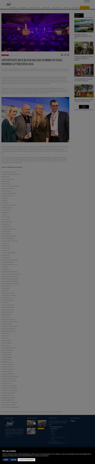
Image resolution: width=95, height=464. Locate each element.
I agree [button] (6, 459)
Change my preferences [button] (26, 459)
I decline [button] (13, 459)
